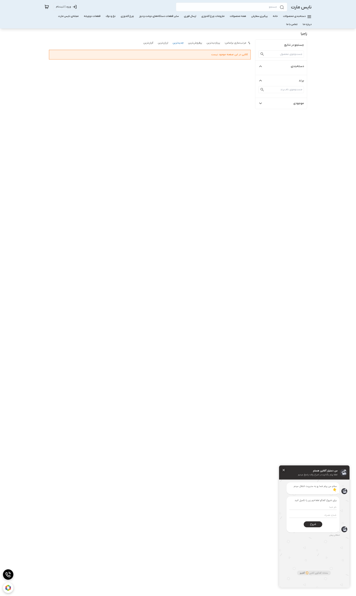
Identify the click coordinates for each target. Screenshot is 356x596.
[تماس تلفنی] (8, 574)
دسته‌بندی (297, 66)
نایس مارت (301, 7)
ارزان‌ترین (163, 43)
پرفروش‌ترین (195, 43)
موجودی (298, 103)
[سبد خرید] (46, 7)
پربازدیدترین (213, 43)
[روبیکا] (8, 588)
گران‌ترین (148, 43)
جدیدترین (178, 43)
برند (301, 80)
